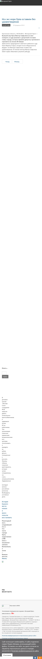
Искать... (4, 368)
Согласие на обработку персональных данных (15, 638)
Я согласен (7, 655)
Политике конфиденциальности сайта (25, 651)
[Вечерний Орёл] (6, 1)
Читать (4, 558)
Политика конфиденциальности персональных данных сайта (19, 635)
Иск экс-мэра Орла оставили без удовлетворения (18, 20)
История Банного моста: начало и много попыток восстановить (7, 509)
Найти (5, 377)
